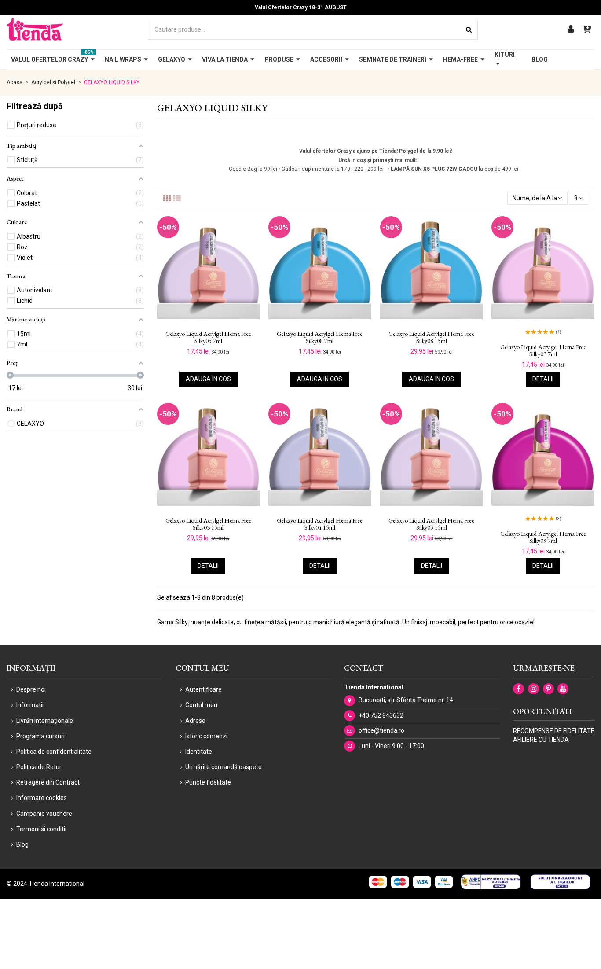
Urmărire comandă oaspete (223, 766)
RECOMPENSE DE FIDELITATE (553, 730)
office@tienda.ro (381, 730)
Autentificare (203, 689)
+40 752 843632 (381, 715)
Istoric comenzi (206, 736)
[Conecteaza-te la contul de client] (570, 30)
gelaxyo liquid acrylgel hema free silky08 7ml (320, 337)
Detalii (542, 379)
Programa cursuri (40, 736)
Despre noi (31, 689)
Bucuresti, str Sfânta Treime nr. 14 (406, 700)
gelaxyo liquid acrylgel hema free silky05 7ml (208, 337)
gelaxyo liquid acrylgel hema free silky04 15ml (320, 524)
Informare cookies (41, 797)
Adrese (195, 720)
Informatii (30, 704)
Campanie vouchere (44, 813)
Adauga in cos (208, 379)
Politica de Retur (39, 766)
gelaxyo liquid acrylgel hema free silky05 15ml (431, 524)
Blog (22, 844)
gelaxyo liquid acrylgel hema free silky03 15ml (208, 524)
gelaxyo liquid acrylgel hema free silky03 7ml (543, 350)
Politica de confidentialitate (54, 751)
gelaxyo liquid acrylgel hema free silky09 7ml (543, 537)
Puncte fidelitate (208, 782)
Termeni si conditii (41, 829)
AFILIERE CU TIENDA (541, 739)
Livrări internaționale (44, 720)
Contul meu (201, 704)
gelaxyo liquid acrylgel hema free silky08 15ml (431, 337)
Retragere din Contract (48, 782)
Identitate (198, 751)
